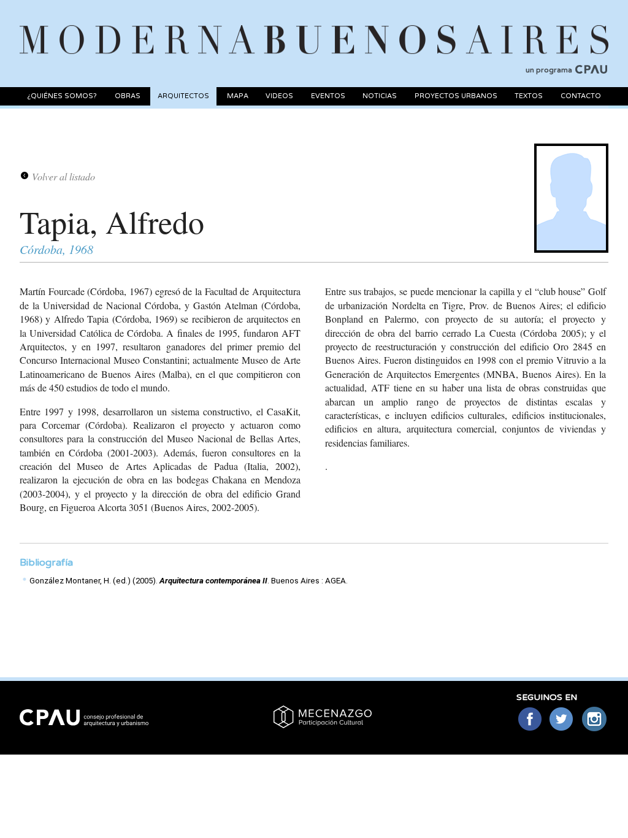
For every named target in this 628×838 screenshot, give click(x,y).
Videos (279, 96)
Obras (127, 96)
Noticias (379, 96)
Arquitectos (183, 96)
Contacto (581, 96)
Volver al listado (63, 176)
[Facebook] (529, 720)
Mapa (237, 96)
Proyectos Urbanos (456, 96)
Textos (529, 96)
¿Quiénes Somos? (62, 96)
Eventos (328, 96)
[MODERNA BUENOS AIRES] (314, 25)
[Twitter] (562, 720)
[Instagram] (594, 720)
